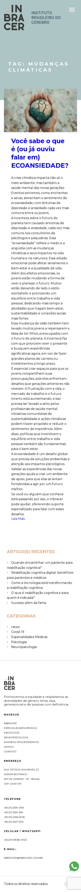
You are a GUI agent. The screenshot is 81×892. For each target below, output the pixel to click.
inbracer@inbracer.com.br (23, 857)
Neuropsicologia (24, 647)
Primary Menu (72, 10)
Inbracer (10, 723)
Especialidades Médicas (29, 637)
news (15, 627)
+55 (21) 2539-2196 (14, 807)
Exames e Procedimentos (21, 742)
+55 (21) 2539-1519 (13, 812)
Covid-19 (17, 632)
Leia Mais (18, 519)
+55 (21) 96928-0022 (15, 839)
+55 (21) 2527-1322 (14, 821)
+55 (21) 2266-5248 (14, 817)
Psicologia (19, 642)
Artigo (9, 746)
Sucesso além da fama (28, 603)
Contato (10, 751)
